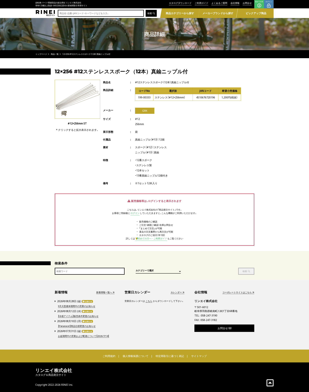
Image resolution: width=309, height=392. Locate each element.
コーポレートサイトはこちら (237, 292)
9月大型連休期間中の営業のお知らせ (76, 306)
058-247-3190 (209, 315)
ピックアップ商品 (256, 13)
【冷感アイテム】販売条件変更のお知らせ (78, 316)
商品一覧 (55, 54)
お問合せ (247, 3)
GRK (144, 111)
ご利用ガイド (201, 3)
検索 (149, 13)
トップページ (41, 54)
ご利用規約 (109, 356)
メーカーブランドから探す (217, 13)
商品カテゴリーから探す (180, 13)
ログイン (269, 1)
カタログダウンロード (180, 3)
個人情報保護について (135, 356)
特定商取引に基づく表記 (170, 356)
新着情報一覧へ (104, 292)
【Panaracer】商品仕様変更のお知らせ (77, 326)
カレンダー (176, 292)
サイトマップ (199, 356)
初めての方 (259, 1)
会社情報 (234, 3)
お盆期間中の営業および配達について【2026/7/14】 (83, 336)
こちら (148, 300)
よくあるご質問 (219, 3)
